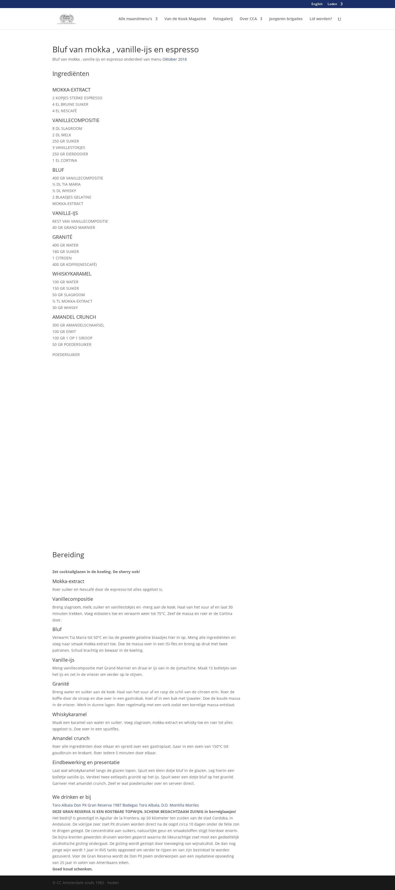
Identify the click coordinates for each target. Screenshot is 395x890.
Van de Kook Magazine (185, 19)
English (317, 4)
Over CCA (248, 19)
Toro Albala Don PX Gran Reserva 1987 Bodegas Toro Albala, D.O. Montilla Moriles (125, 805)
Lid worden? (321, 19)
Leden (332, 4)
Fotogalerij (223, 19)
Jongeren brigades (286, 19)
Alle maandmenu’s (135, 19)
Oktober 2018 (175, 59)
